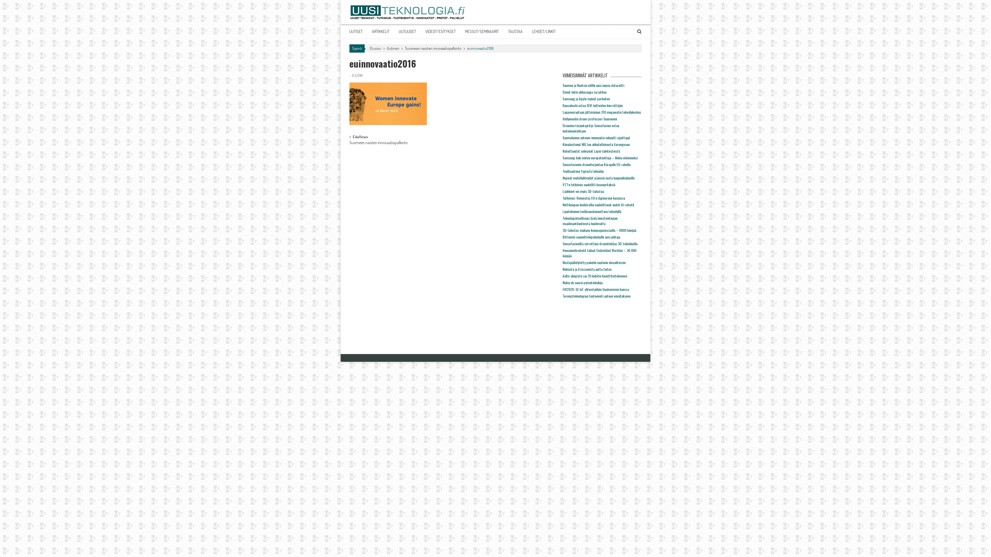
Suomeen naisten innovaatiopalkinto (433, 48)
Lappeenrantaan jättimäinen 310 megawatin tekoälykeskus (602, 112)
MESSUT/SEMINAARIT (482, 31)
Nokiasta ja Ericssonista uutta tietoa (587, 269)
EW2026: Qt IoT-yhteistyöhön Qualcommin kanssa (596, 289)
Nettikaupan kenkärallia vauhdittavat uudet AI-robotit (598, 204)
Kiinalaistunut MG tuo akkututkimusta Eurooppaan (596, 144)
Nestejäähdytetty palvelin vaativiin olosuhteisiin (594, 262)
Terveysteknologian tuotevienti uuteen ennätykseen (596, 296)
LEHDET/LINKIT (544, 31)
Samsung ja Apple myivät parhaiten (586, 98)
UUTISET (356, 31)
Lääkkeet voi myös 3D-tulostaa (583, 191)
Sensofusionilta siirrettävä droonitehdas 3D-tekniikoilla (600, 243)
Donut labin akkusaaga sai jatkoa (584, 92)
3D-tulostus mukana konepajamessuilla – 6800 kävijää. (600, 230)
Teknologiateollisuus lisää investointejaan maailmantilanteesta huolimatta (590, 220)
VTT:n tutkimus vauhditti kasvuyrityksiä (589, 184)
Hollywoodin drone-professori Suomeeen (590, 118)
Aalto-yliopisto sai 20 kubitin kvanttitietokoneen (595, 275)
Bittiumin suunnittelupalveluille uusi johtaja (591, 237)
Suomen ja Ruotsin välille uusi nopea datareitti (593, 85)
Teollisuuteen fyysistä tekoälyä (583, 171)
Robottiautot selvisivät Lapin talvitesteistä (591, 151)
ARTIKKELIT (380, 31)
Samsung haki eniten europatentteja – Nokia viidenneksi (600, 157)
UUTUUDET (407, 31)
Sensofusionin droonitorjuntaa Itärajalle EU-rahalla (596, 164)
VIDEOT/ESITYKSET (440, 31)
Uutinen (393, 48)
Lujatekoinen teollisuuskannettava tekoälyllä (592, 211)
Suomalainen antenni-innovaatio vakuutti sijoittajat (596, 137)
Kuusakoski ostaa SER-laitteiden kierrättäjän (593, 105)
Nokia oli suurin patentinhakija (583, 282)
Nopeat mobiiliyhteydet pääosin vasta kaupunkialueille (599, 178)
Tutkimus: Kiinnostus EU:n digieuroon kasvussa (594, 198)
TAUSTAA (515, 31)
